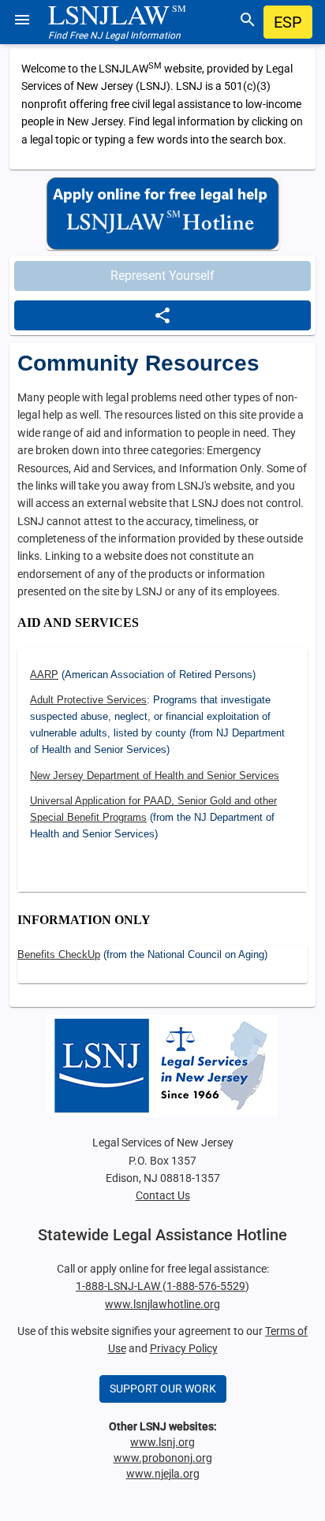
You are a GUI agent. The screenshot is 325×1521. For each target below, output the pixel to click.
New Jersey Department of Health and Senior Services (154, 775)
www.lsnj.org (162, 1442)
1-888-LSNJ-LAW (119, 1286)
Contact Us (163, 1195)
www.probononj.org (163, 1458)
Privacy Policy (184, 1348)
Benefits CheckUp (58, 954)
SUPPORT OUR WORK (163, 1388)
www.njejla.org (163, 1473)
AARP (44, 674)
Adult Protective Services (88, 700)
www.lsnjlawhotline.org (162, 1304)
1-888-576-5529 (205, 1286)
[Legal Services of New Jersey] (162, 1066)
